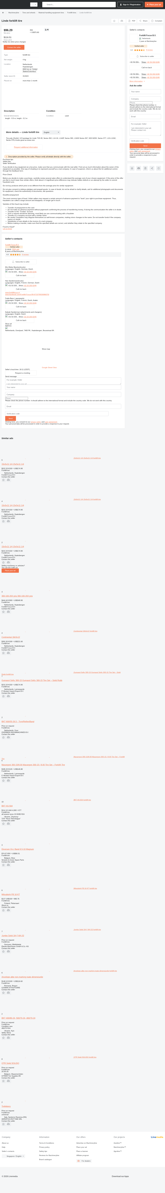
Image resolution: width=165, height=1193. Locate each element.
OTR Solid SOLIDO (10, 1063)
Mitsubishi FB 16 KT (11, 894)
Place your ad (10, 570)
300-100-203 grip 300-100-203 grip (17, 596)
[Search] (44, 4)
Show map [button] (46, 349)
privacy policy (36, 422)
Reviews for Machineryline (49, 1155)
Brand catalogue (45, 1159)
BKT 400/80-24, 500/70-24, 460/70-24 (18, 1018)
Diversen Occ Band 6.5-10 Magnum (18, 849)
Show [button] (21, 272)
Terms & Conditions (46, 1143)
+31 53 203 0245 (29, 272)
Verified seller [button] (14, 247)
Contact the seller (14, 47)
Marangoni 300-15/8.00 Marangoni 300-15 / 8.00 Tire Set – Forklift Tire (33, 765)
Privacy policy (44, 1147)
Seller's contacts (8, 1151)
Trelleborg (6, 1106)
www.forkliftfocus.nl (12, 292)
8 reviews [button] (25, 254)
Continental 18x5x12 (11, 637)
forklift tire (26, 55)
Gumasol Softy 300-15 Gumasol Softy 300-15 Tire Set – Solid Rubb (32, 680)
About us (5, 1143)
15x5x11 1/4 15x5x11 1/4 (13, 464)
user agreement (51, 422)
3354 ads (15, 249)
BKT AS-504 (7, 806)
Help (3, 1147)
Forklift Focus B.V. (12, 245)
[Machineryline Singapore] (14, 4)
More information (136, 81)
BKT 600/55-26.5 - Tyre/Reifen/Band (18, 721)
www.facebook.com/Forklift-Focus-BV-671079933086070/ (27, 294)
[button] (114, 21)
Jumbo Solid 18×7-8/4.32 (13, 935)
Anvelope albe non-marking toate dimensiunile (22, 977)
